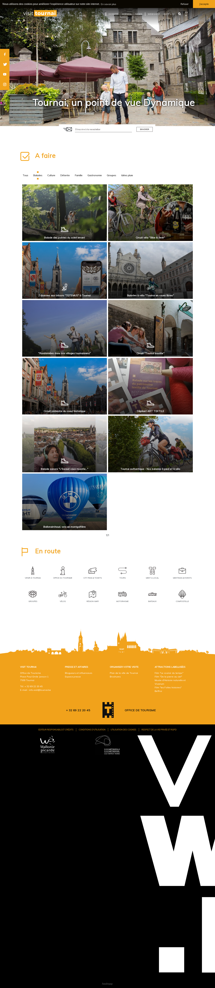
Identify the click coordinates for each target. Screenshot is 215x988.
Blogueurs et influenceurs (78, 673)
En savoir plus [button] (108, 4)
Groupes (111, 175)
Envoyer (144, 129)
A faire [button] (82, 14)
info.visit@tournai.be (40, 690)
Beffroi (158, 691)
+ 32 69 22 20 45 (34, 686)
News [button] (138, 14)
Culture (51, 175)
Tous (25, 175)
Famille (78, 175)
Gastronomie (95, 175)
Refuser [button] (185, 4)
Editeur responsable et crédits (56, 729)
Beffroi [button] (169, 14)
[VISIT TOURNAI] (108, 715)
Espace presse (73, 676)
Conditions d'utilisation (92, 729)
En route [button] (96, 14)
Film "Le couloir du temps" (169, 673)
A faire (45, 155)
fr (186, 12)
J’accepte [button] (204, 4)
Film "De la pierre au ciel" (168, 676)
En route (48, 551)
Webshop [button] (154, 14)
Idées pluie (127, 175)
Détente (65, 175)
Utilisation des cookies (123, 729)
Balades (37, 175)
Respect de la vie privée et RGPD (159, 729)
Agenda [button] (127, 14)
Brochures (115, 676)
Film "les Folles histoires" (168, 687)
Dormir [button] (113, 14)
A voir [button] (71, 14)
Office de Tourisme (140, 710)
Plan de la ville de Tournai (124, 673)
